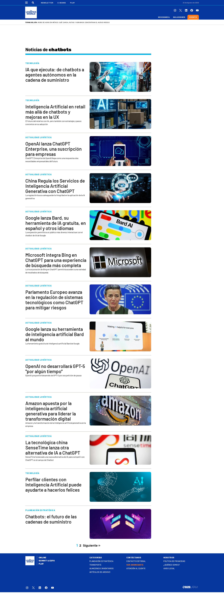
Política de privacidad (174, 561)
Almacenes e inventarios (101, 568)
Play (72, 3)
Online (42, 558)
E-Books (62, 3)
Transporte (95, 565)
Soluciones (179, 17)
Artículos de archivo (99, 572)
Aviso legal (169, 568)
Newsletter (47, 3)
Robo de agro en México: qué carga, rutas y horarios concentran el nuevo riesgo (74, 22)
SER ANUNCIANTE (134, 565)
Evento (193, 17)
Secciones (163, 17)
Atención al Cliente (135, 568)
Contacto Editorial (136, 561)
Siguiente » (91, 545)
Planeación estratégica (101, 561)
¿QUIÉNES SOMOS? (171, 565)
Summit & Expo (47, 561)
